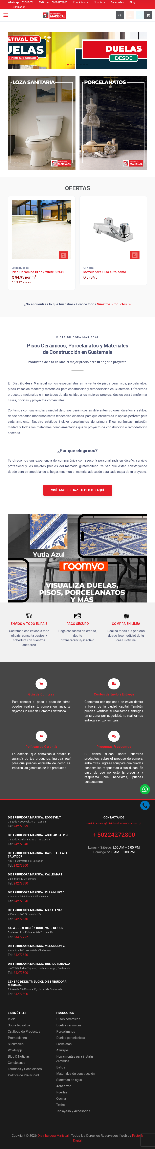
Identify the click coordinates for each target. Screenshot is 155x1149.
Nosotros (99, 2)
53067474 (20, 2)
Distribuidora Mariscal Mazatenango (37, 910)
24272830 (21, 919)
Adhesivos (63, 1086)
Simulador (19, 6)
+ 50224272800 (114, 834)
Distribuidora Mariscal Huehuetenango (39, 963)
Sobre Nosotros (19, 1025)
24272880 (21, 883)
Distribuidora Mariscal (53, 1136)
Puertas (61, 1092)
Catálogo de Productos (24, 1031)
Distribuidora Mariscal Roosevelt (34, 817)
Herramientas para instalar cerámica (74, 1059)
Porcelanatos (65, 1031)
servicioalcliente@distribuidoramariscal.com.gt (113, 823)
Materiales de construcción (75, 1074)
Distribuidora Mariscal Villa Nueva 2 (36, 946)
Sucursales (117, 2)
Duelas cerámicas (69, 1025)
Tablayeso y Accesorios (73, 1111)
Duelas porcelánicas (70, 1038)
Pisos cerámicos (68, 1019)
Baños (60, 1067)
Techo (60, 1105)
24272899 (21, 826)
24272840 (21, 844)
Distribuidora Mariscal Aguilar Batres (38, 835)
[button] (68, 64)
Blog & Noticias (19, 1056)
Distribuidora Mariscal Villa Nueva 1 (36, 892)
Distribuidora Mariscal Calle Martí (35, 874)
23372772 (21, 937)
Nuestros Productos (112, 304)
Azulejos (62, 1050)
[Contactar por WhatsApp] (145, 789)
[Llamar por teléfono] (145, 805)
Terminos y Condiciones (25, 1069)
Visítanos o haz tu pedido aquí (77, 490)
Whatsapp (15, 1050)
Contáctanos (80, 2)
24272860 (21, 865)
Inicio (12, 1019)
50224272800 (53, 2)
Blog (132, 2)
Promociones (17, 1038)
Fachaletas (64, 1044)
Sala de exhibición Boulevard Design (35, 928)
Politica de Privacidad (23, 1075)
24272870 (21, 901)
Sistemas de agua (69, 1080)
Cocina (61, 1098)
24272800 (21, 973)
